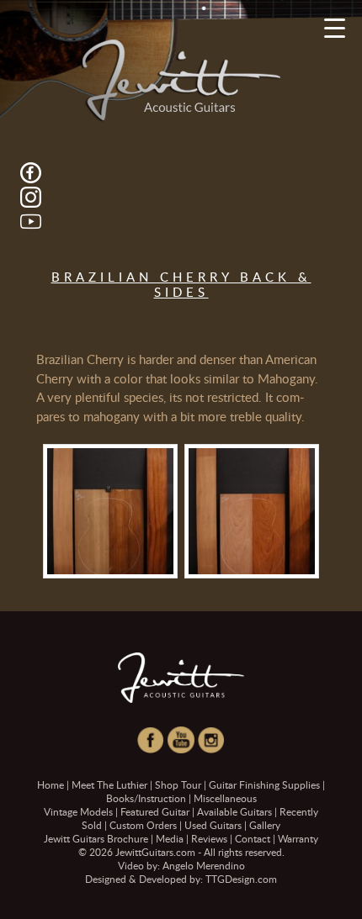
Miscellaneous (225, 798)
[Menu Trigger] (334, 27)
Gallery (264, 825)
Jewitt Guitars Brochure (96, 838)
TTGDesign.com (241, 878)
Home (50, 784)
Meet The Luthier (109, 784)
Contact (252, 838)
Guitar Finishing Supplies (264, 784)
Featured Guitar (154, 811)
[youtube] (31, 220)
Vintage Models (78, 811)
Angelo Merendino (203, 865)
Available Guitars (234, 811)
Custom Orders (143, 825)
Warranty (298, 838)
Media (170, 838)
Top (343, 896)
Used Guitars (213, 825)
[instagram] (31, 196)
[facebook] (31, 171)
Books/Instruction (146, 798)
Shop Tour (178, 784)
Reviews (209, 838)
